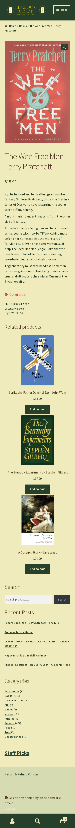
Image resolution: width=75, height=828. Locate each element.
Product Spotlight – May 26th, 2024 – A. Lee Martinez (37, 664)
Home (12, 26)
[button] (64, 47)
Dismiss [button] (10, 808)
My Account (12, 821)
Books (23, 26)
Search (62, 599)
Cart (58, 818)
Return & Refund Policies (22, 774)
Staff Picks (17, 753)
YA (21, 313)
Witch (15, 313)
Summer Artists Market (19, 632)
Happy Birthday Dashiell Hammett (26, 655)
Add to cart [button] (38, 409)
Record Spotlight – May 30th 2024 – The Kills (32, 623)
